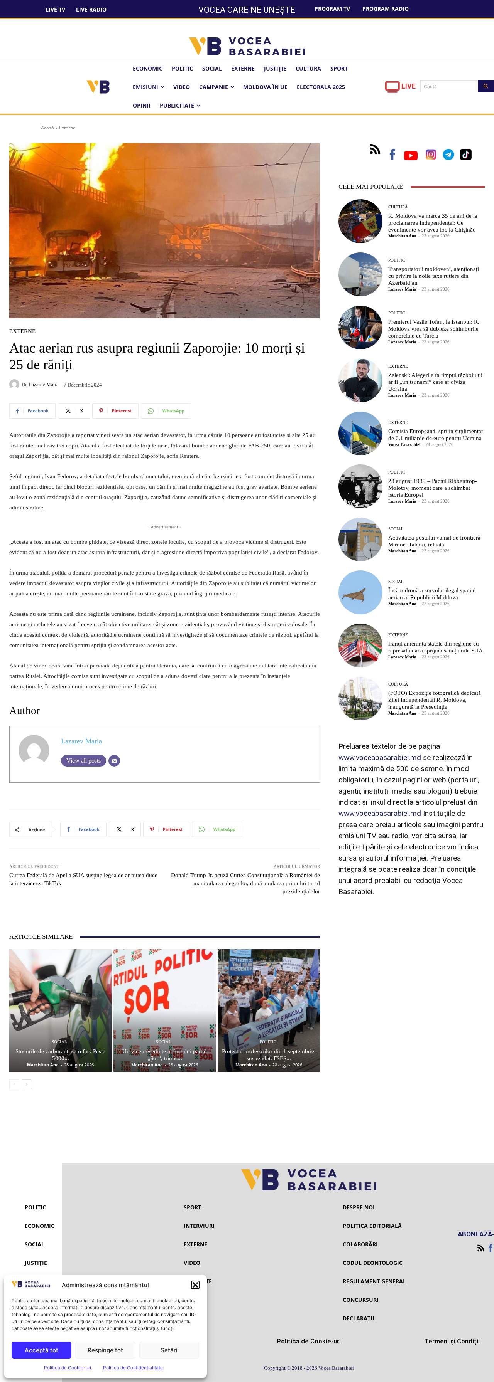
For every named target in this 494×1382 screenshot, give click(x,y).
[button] (195, 1285)
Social (59, 1042)
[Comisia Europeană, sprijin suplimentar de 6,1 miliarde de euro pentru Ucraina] (360, 434)
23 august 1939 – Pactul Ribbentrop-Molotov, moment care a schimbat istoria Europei (432, 488)
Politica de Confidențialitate (133, 1367)
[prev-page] (14, 1084)
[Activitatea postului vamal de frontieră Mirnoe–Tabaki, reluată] (360, 540)
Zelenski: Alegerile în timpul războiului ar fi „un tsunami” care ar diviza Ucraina (435, 382)
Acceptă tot (41, 1350)
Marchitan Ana (43, 1065)
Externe (67, 127)
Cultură (398, 207)
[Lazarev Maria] (15, 384)
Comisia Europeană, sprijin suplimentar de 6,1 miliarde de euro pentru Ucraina (435, 434)
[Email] (114, 761)
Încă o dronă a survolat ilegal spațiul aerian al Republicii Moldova (432, 593)
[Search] (486, 86)
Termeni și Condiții (452, 1341)
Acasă (47, 127)
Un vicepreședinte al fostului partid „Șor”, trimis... (164, 1054)
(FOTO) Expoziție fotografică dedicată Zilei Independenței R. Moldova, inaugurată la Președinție (434, 700)
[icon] (392, 89)
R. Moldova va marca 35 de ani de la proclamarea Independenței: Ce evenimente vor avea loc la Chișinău (432, 223)
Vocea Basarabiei (404, 444)
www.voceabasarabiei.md (379, 757)
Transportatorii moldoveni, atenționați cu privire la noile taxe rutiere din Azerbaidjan (433, 276)
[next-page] (26, 1084)
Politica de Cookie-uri (67, 1367)
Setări (169, 1350)
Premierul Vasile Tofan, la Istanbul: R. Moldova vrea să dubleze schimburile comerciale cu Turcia (433, 329)
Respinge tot (105, 1350)
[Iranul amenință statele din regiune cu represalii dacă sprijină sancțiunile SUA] (360, 645)
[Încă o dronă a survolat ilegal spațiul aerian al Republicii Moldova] (360, 592)
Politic (268, 1042)
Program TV (332, 8)
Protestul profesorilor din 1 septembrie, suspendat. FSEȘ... (269, 1054)
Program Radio (385, 8)
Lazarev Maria (44, 384)
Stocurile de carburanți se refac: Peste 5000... (60, 1054)
